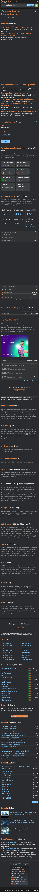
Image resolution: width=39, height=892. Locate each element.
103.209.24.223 (6, 796)
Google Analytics (9, 173)
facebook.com (9, 646)
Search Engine (19, 405)
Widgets (5, 184)
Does (19, 484)
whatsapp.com (27, 660)
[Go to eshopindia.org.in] (20, 14)
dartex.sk (4, 671)
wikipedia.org (9, 657)
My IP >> (34, 801)
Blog (17, 890)
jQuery (21, 189)
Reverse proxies (23, 177)
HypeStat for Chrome (21, 716)
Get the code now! (19, 865)
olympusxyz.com (6, 700)
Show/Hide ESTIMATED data (14, 843)
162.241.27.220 (6, 109)
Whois (19, 603)
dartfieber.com (6, 673)
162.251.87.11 (5, 769)
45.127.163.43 (5, 791)
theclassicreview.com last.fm (11, 726)
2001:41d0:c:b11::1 (7, 780)
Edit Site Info (6, 142)
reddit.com (25, 650)
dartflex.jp (4, 675)
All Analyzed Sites (10, 890)
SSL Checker (19, 524)
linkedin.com (26, 653)
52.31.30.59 (5, 787)
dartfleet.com (5, 680)
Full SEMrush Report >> (31, 381)
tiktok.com (8, 650)
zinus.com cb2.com (8, 747)
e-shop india (6, 134)
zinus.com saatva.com (9, 749)
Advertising (21, 163)
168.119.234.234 (6, 785)
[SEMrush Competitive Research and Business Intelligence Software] (9, 320)
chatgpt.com (9, 655)
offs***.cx (4, 687)
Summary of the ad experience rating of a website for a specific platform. (18, 450)
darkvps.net (5, 684)
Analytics (5, 170)
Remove (7, 851)
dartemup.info (6, 698)
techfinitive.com (6, 678)
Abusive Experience (19, 458)
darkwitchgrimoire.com (9, 669)
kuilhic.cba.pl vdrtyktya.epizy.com (13, 756)
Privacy (22, 890)
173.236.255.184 (6, 771)
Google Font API (24, 173)
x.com (7, 648)
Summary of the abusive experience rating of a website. (18, 462)
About (27, 890)
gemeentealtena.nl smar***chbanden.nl (15, 751)
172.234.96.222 (6, 794)
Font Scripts (21, 170)
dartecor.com (6, 693)
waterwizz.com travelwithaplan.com (14, 753)
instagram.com (27, 646)
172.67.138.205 (6, 782)
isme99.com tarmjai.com (10, 738)
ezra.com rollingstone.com (11, 731)
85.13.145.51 (5, 789)
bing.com (8, 653)
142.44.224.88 (6, 798)
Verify (19, 544)
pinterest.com (9, 660)
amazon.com (26, 648)
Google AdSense (24, 165)
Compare (31, 5)
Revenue (19, 426)
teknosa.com (5, 695)
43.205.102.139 (6, 776)
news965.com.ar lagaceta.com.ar (13, 742)
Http (19, 562)
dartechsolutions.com (8, 689)
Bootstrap (7, 165)
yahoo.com (26, 655)
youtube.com (26, 643)
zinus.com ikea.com (8, 729)
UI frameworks (7, 163)
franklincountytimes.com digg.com (13, 740)
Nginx (5, 180)
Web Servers (7, 177)
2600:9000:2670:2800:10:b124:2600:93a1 (15, 767)
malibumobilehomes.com (9, 691)
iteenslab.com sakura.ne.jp (10, 744)
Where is (19, 469)
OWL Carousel (8, 187)
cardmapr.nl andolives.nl (10, 733)
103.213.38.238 (6, 778)
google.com (8, 643)
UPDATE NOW (19, 390)
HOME (16, 1)
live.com (24, 657)
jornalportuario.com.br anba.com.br (13, 758)
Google (19, 508)
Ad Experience (19, 446)
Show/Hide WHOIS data (12, 849)
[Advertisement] (19, 62)
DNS (19, 582)
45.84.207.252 (6, 773)
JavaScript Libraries (21, 185)
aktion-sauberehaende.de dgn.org (13, 735)
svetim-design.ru (6, 682)
